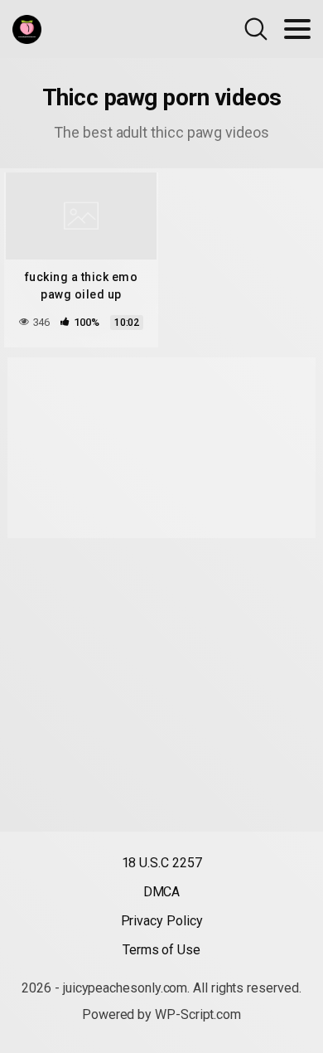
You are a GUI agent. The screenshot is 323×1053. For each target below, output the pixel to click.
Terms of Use (161, 950)
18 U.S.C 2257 (162, 863)
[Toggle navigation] (297, 29)
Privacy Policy (162, 921)
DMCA (162, 892)
